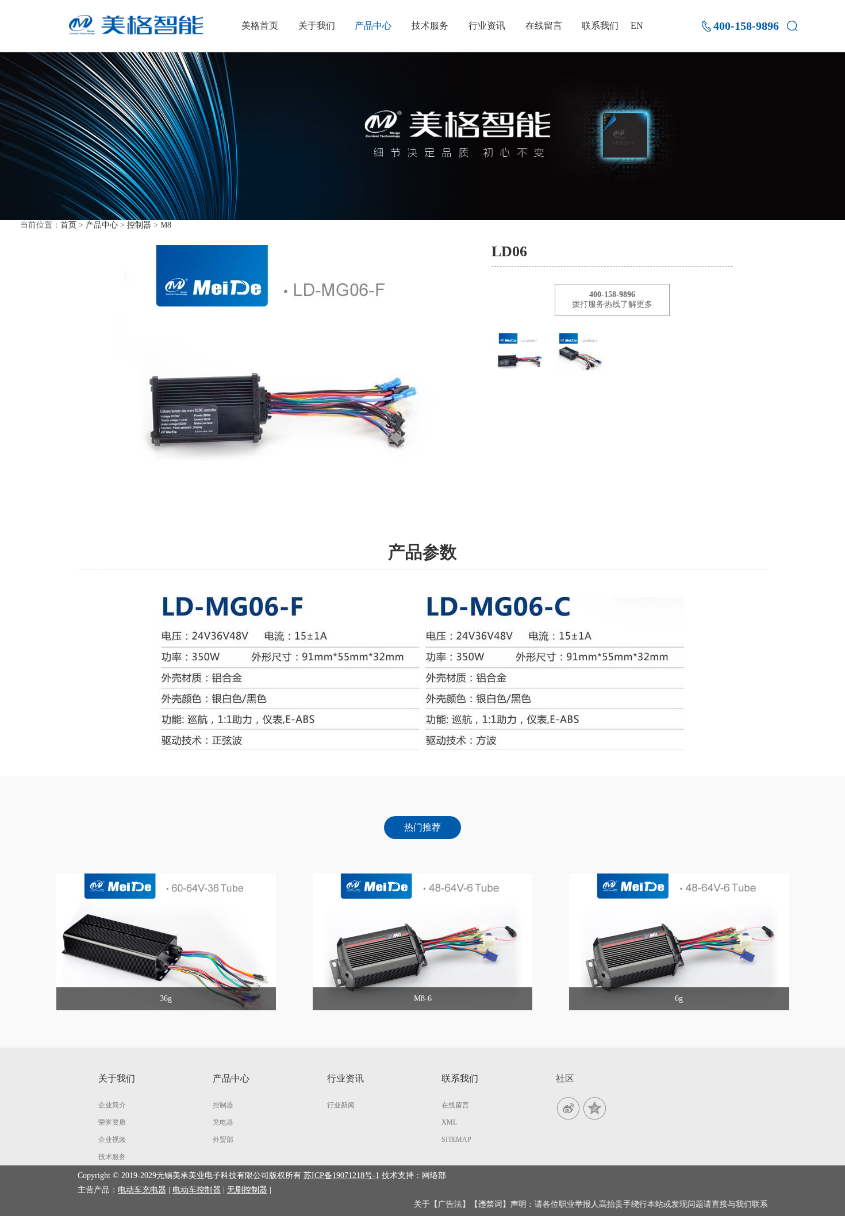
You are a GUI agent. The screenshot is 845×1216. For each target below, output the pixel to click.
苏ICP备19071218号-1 (341, 1175)
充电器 (223, 1122)
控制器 (139, 225)
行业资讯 (486, 25)
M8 (165, 225)
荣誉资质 (112, 1122)
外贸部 (223, 1140)
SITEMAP (456, 1140)
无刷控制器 (247, 1190)
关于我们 (316, 25)
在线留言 (543, 25)
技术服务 (430, 25)
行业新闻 (341, 1105)
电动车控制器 (196, 1190)
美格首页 (259, 25)
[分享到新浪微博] (569, 1107)
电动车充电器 (142, 1190)
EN (637, 25)
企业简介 (112, 1105)
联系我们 (600, 25)
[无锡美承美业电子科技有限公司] (136, 25)
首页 (68, 225)
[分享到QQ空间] (594, 1107)
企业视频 (112, 1140)
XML (449, 1122)
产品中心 (373, 25)
